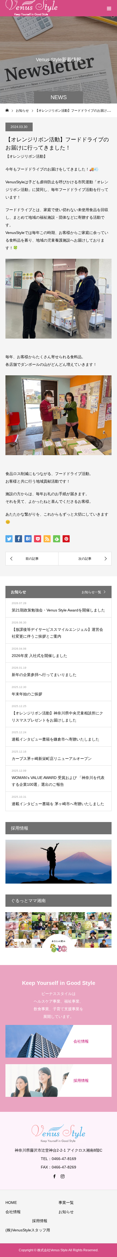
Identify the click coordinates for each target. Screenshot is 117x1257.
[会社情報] (58, 1025)
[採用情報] (58, 1064)
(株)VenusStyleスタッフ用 (27, 1230)
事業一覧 (66, 1202)
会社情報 (13, 1212)
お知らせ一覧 (91, 592)
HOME (11, 1202)
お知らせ (66, 1212)
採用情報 (39, 1221)
